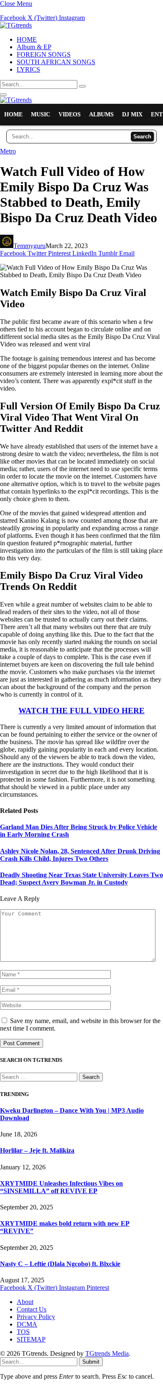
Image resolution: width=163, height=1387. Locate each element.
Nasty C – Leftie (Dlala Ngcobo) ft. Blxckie (60, 1263)
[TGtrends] (16, 25)
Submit (90, 1362)
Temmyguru (29, 245)
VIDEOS (70, 114)
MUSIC (40, 114)
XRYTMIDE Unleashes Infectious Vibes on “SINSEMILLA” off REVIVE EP (61, 1187)
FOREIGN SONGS (44, 54)
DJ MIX (132, 114)
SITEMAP (31, 1339)
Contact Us (31, 1309)
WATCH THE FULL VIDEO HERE (81, 710)
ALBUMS (101, 114)
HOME (27, 39)
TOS (23, 1331)
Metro (8, 151)
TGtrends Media (107, 1353)
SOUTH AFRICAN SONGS (56, 61)
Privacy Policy (36, 1316)
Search (142, 136)
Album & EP (34, 46)
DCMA (27, 1324)
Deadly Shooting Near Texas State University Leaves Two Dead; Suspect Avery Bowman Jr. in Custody (81, 878)
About (25, 1301)
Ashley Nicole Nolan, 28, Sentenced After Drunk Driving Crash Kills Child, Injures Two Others (80, 855)
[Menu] (3, 94)
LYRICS (28, 69)
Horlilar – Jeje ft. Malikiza (37, 1150)
